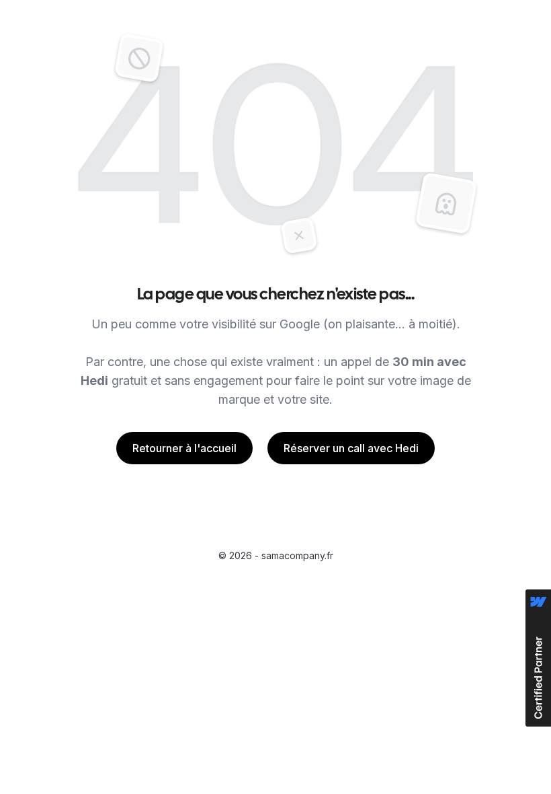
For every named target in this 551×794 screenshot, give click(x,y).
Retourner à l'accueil (184, 448)
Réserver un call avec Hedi (351, 448)
